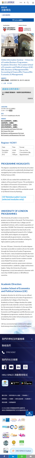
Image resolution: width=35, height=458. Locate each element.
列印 (10, 83)
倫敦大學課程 (5, 80)
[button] (28, 2)
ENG (21, 2)
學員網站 (25, 395)
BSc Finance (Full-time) (7, 131)
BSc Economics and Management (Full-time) (13, 135)
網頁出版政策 (19, 399)
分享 (4, 83)
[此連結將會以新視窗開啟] (15, 383)
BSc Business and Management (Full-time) (12, 133)
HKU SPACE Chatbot (23, 451)
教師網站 (4, 399)
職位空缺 (4, 395)
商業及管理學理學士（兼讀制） (9, 125)
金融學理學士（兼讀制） (7, 123)
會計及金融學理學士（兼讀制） (9, 121)
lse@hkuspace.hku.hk (14, 115)
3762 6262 (10, 352)
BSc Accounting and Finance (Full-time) (11, 129)
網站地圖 (4, 402)
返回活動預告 (6, 15)
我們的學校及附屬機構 (13, 339)
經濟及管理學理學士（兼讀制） (9, 127)
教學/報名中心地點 (14, 395)
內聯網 (11, 399)
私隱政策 (28, 399)
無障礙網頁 (12, 402)
